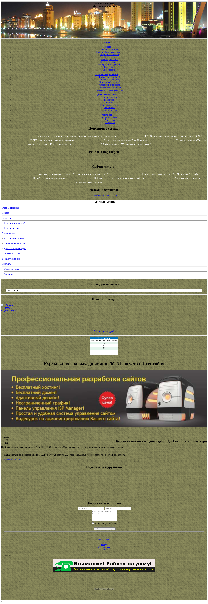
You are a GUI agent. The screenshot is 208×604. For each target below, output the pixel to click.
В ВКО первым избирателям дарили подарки (52, 140)
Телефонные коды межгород (109, 90)
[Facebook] (104, 488)
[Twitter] (104, 490)
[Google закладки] (104, 483)
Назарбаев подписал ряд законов (49, 178)
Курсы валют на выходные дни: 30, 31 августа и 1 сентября (170, 174)
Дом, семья (109, 57)
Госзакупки (109, 100)
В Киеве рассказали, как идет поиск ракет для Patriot (119, 178)
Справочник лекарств (109, 85)
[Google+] (104, 480)
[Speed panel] (104, 478)
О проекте (110, 122)
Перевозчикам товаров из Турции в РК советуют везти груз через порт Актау (75, 174)
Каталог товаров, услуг (109, 79)
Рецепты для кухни (109, 105)
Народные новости (109, 54)
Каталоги (6, 218)
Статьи (109, 102)
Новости (6, 213)
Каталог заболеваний (109, 82)
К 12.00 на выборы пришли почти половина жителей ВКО (173, 136)
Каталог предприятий (109, 77)
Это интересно (110, 110)
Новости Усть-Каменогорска (110, 52)
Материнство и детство (109, 64)
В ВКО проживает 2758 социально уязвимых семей (126, 144)
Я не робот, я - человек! (106, 523)
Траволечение (109, 70)
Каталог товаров (12, 228)
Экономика (109, 107)
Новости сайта (110, 97)
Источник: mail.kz (12, 459)
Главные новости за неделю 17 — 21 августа (125, 140)
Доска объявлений (11, 259)
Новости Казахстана (110, 49)
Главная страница (10, 208)
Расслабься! (109, 67)
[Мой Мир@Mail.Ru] (104, 496)
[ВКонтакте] (104, 485)
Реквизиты (109, 120)
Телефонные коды (12, 253)
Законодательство (109, 59)
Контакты (6, 264)
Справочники (8, 233)
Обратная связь (109, 117)
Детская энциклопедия (110, 87)
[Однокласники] (104, 493)
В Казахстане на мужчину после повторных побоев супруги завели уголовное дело (75, 136)
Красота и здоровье (109, 62)
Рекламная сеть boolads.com (104, 195)
